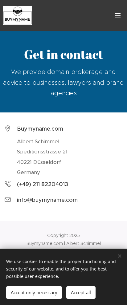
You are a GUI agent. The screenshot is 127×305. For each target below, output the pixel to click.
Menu (118, 15)
